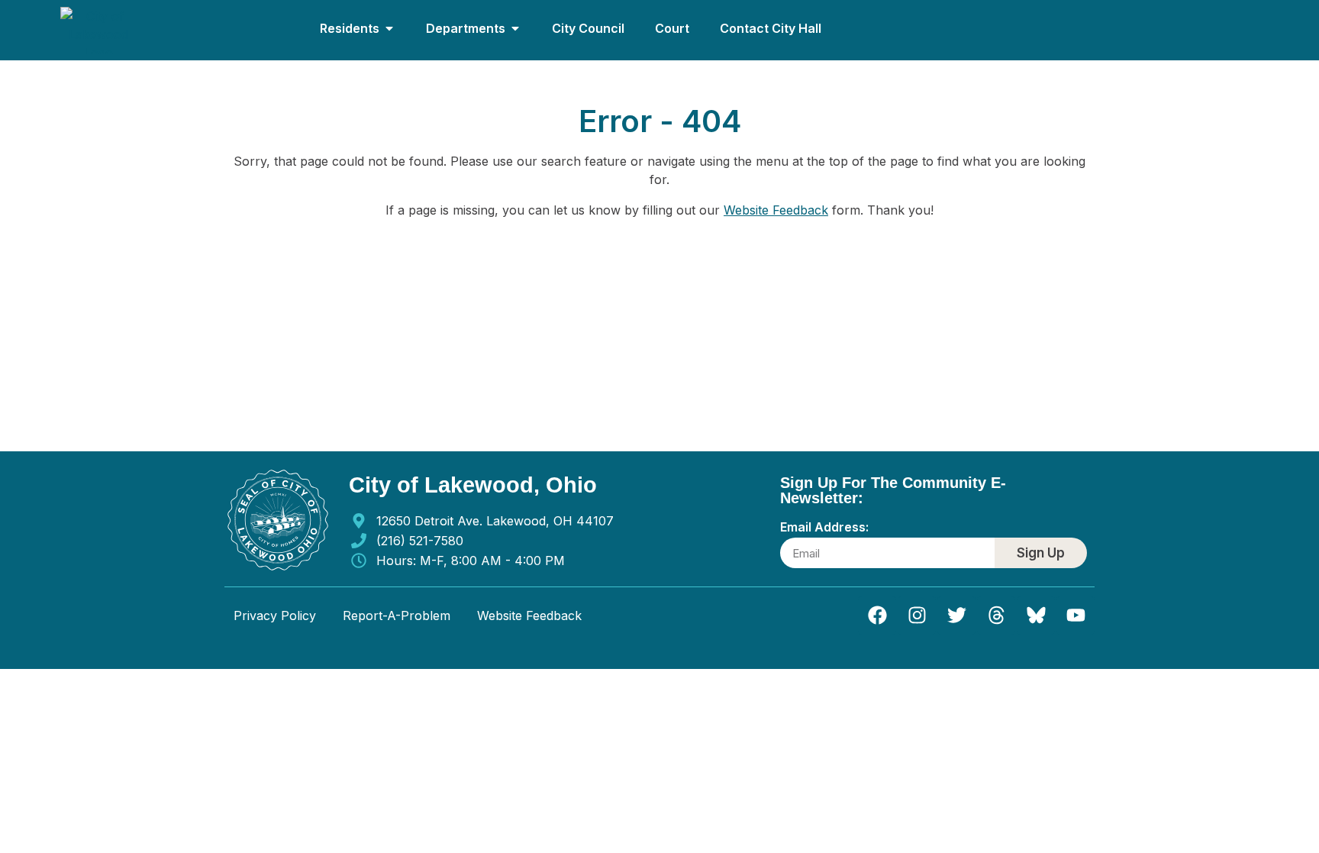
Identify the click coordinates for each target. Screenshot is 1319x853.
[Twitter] (956, 615)
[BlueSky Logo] (1036, 615)
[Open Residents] (389, 28)
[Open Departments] (515, 28)
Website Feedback (776, 210)
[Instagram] (917, 615)
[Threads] (996, 615)
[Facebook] (877, 615)
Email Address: (824, 528)
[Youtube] (1075, 615)
